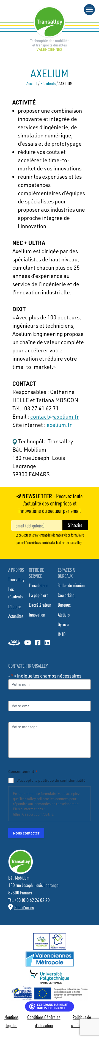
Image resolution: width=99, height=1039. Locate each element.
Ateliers (64, 615)
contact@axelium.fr (54, 416)
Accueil (31, 83)
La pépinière (38, 595)
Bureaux (64, 605)
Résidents (48, 83)
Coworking (66, 595)
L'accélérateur (40, 605)
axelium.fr (59, 424)
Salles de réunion (71, 585)
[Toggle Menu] (89, 10)
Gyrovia (63, 624)
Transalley (16, 579)
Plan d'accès (24, 907)
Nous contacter (26, 833)
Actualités (15, 616)
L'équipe (14, 606)
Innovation (37, 615)
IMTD (61, 634)
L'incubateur (38, 585)
